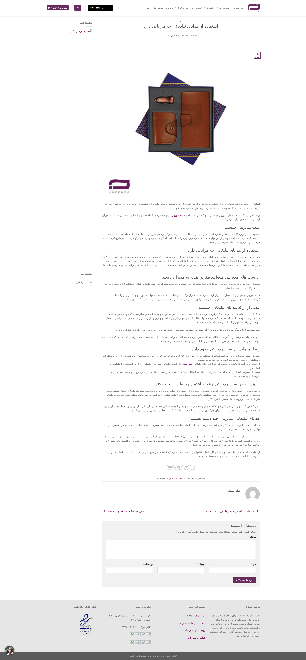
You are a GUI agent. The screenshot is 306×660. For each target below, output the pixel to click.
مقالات (180, 21)
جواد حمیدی (168, 36)
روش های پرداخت (195, 615)
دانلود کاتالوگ (183, 8)
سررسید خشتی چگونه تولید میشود (125, 511)
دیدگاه (252, 537)
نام (253, 564)
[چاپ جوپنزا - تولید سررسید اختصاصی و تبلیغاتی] (254, 8)
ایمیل (201, 564)
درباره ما (169, 8)
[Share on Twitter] (186, 467)
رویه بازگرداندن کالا (195, 630)
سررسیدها (238, 8)
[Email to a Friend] (180, 467)
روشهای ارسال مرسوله (192, 623)
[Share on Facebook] (192, 467)
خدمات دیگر (197, 8)
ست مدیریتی (223, 8)
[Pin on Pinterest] (175, 467)
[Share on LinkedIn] (169, 467)
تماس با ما (158, 8)
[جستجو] (148, 8)
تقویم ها (210, 8)
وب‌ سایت (148, 564)
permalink (173, 478)
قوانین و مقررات (196, 637)
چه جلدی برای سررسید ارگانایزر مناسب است (230, 511)
